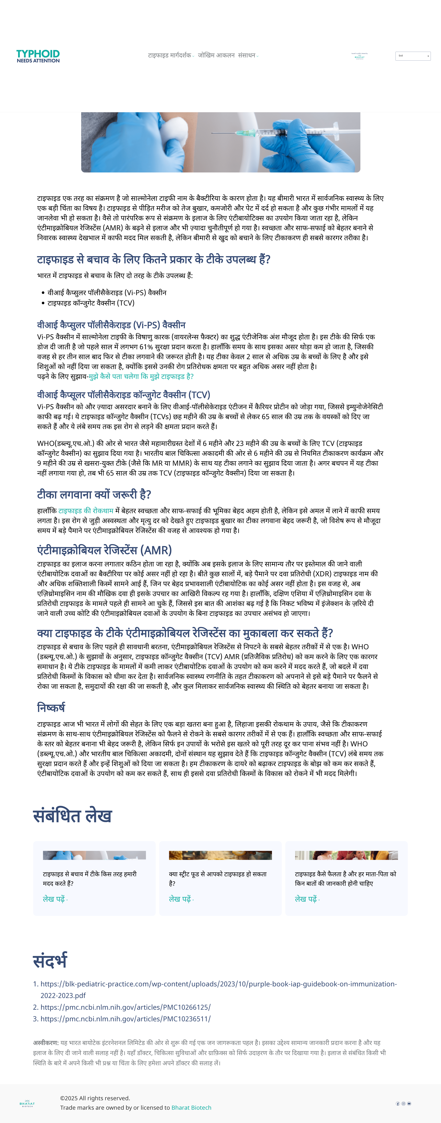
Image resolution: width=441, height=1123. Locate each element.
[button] (171, 56)
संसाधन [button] (246, 56)
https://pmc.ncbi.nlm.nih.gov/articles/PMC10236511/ (126, 1019)
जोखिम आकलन (216, 56)
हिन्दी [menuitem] (401, 56)
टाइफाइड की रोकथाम (85, 511)
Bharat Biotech (191, 1108)
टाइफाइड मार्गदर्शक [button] (169, 56)
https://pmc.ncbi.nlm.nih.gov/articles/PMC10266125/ (126, 1008)
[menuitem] (413, 56)
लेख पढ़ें (54, 900)
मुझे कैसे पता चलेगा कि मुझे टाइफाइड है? (141, 377)
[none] (412, 56)
